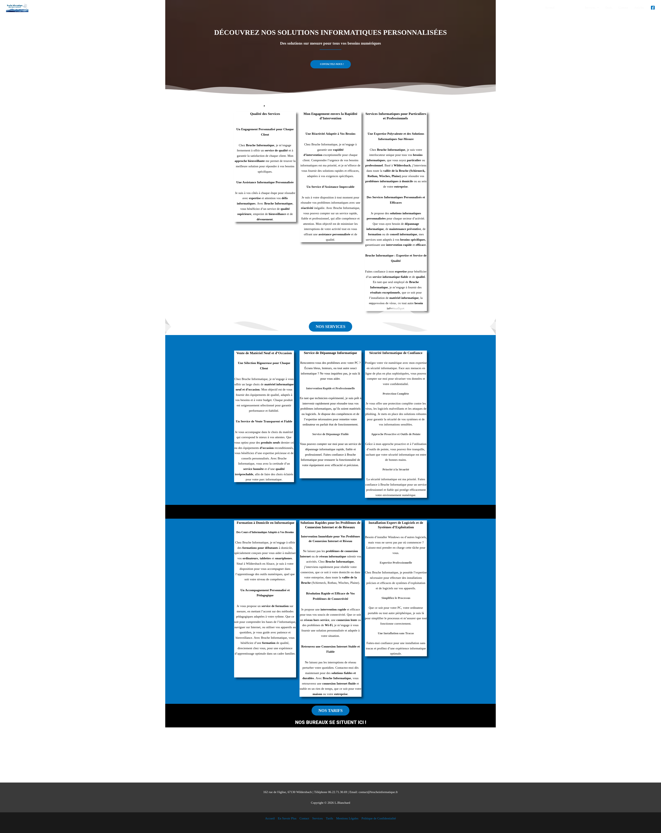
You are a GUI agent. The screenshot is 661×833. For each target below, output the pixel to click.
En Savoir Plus (287, 818)
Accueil (270, 818)
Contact (304, 818)
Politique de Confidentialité (378, 818)
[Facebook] (653, 8)
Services (317, 818)
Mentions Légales (347, 818)
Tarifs (329, 818)
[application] (597, 7)
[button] (592, 7)
